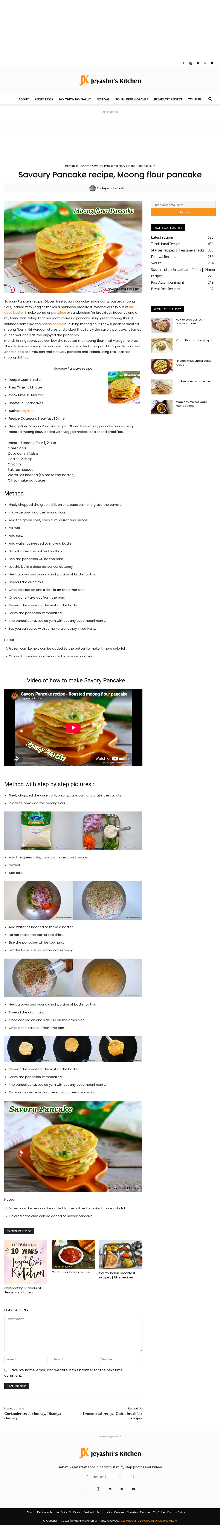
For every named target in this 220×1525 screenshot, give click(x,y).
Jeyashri (27, 410)
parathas (58, 312)
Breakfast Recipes (168, 99)
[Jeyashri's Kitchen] (110, 80)
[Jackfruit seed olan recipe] (162, 386)
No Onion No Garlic (75, 99)
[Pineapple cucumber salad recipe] (162, 366)
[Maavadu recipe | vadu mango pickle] (162, 407)
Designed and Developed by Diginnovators (149, 1520)
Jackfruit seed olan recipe (193, 381)
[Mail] (198, 63)
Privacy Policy (176, 1512)
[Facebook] (183, 63)
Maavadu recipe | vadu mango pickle (191, 404)
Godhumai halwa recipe (71, 1272)
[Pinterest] (205, 63)
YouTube (195, 99)
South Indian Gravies (131, 99)
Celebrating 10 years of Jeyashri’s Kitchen (22, 1290)
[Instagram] (191, 63)
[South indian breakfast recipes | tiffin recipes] (120, 1254)
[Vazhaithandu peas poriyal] (162, 345)
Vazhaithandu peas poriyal (194, 340)
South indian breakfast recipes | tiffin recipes (117, 1275)
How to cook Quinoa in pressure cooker (190, 321)
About (24, 99)
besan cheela (53, 324)
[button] (210, 99)
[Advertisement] (110, 30)
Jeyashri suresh (113, 188)
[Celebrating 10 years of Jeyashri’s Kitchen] (25, 1262)
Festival (103, 99)
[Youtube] (212, 63)
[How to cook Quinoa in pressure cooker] (162, 325)
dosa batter (14, 312)
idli (130, 307)
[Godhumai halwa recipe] (73, 1254)
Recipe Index (44, 99)
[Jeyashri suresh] (93, 188)
